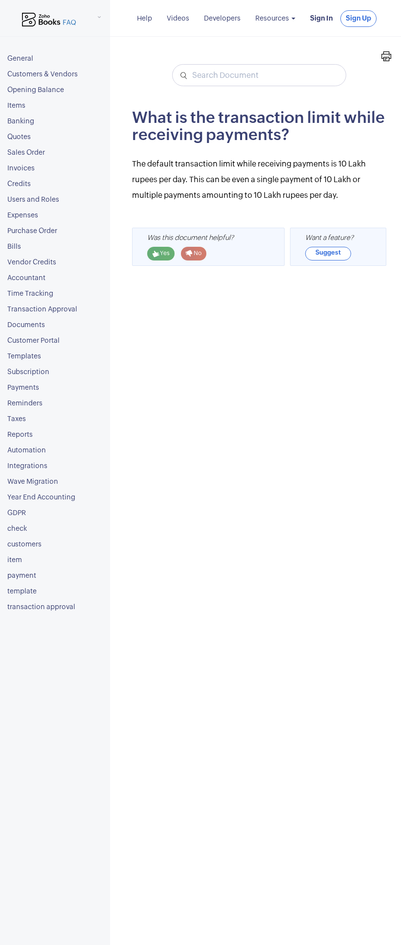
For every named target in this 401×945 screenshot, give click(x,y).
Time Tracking (30, 293)
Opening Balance (35, 90)
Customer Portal (33, 340)
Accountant (26, 278)
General (20, 58)
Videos (178, 18)
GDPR (16, 513)
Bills (14, 246)
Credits (19, 184)
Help (144, 18)
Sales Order (26, 152)
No (197, 253)
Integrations (27, 466)
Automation (26, 450)
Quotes (19, 137)
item (14, 560)
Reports (20, 434)
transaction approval (41, 607)
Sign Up (358, 18)
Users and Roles (33, 199)
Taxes (16, 419)
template (22, 591)
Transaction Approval (42, 309)
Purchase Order (32, 231)
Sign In (321, 18)
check (17, 528)
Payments (23, 387)
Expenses (22, 215)
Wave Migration (32, 481)
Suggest (328, 253)
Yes (164, 253)
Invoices (21, 168)
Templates (24, 356)
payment (21, 575)
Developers (222, 18)
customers (24, 544)
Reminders (25, 403)
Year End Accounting (41, 497)
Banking (20, 121)
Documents (26, 325)
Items (16, 105)
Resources (272, 18)
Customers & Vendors (42, 74)
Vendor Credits (31, 262)
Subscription (28, 372)
